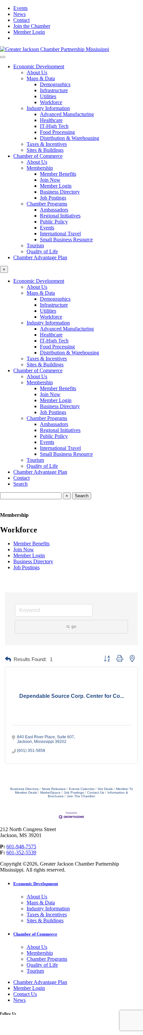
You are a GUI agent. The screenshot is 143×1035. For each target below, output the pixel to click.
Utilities (48, 96)
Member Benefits (58, 174)
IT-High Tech (54, 126)
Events (20, 8)
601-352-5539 (21, 852)
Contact (21, 20)
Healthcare (51, 120)
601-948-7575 (21, 846)
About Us (37, 72)
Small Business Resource (66, 239)
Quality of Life (42, 251)
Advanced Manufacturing (67, 114)
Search (20, 484)
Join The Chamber (81, 796)
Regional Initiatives (60, 215)
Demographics (55, 84)
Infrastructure (54, 90)
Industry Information (48, 108)
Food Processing (57, 132)
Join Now (50, 180)
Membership (40, 168)
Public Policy (54, 221)
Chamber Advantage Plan (40, 257)
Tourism (35, 245)
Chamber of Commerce (38, 156)
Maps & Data (41, 78)
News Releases (54, 789)
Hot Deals (105, 789)
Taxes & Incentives (47, 144)
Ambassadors (54, 210)
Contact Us (95, 792)
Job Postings (53, 198)
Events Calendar (81, 789)
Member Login (29, 32)
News (19, 14)
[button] (8, 659)
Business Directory (60, 192)
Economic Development (38, 66)
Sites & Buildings (45, 150)
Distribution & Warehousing (69, 138)
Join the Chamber (31, 26)
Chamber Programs (47, 204)
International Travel (60, 233)
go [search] (74, 626)
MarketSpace (50, 792)
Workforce (51, 102)
